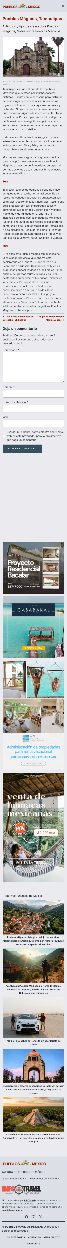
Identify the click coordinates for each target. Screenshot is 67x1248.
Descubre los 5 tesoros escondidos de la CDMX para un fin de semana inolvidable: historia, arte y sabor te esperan (33, 1089)
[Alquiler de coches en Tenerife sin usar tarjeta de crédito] (33, 1018)
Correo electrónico (15, 402)
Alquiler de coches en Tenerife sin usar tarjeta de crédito (33, 1042)
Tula (5, 181)
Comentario (11, 350)
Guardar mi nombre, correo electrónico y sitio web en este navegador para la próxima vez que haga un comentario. (35, 436)
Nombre (9, 387)
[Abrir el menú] (63, 6)
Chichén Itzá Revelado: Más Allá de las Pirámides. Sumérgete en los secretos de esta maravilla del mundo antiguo (33, 1138)
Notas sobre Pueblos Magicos (38, 31)
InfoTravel (29, 1200)
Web (5, 417)
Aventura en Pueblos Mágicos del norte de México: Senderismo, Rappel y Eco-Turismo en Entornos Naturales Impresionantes (33, 989)
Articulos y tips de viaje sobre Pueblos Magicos (23, 81)
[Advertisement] (33, 500)
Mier (5, 245)
